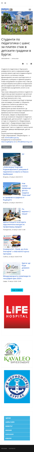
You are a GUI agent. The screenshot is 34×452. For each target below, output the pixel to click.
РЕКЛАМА (4, 448)
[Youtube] (5, 3)
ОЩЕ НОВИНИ (17, 290)
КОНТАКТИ (12, 448)
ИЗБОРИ (8, 438)
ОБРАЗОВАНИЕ (5, 58)
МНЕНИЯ (8, 430)
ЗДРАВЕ (8, 418)
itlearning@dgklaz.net (8, 142)
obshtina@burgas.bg (12, 138)
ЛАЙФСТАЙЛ (9, 422)
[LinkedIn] (31, 63)
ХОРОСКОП (9, 434)
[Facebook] (2, 3)
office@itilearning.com (24, 142)
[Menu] (30, 9)
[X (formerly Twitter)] (27, 63)
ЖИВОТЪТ (8, 426)
